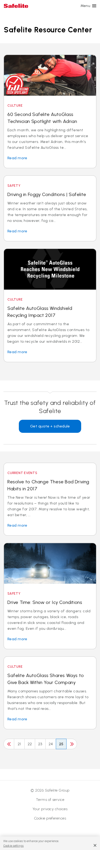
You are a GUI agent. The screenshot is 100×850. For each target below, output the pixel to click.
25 (61, 744)
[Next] (71, 744)
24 (51, 744)
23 (40, 744)
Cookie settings (13, 845)
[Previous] (8, 744)
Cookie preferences (50, 818)
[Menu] (94, 5)
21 (19, 744)
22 (30, 744)
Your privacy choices (50, 809)
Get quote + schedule (50, 426)
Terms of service (50, 799)
